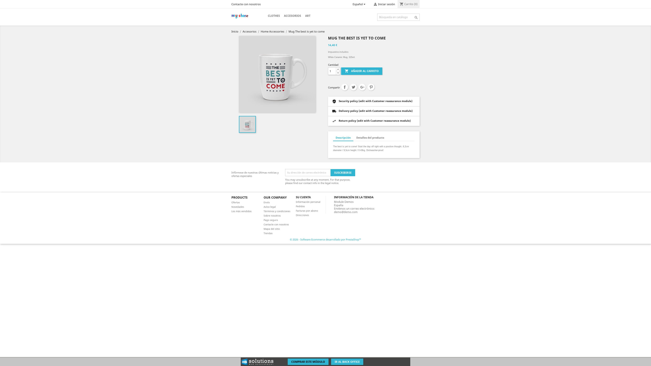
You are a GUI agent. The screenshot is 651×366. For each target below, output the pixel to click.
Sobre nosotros (272, 215)
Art (307, 16)
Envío (267, 202)
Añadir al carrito (362, 71)
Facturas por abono (307, 210)
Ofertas (235, 202)
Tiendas (268, 233)
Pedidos (300, 206)
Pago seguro (271, 220)
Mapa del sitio (272, 228)
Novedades (237, 206)
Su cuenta (303, 197)
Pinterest (371, 87)
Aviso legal (270, 206)
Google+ (362, 87)
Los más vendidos (241, 211)
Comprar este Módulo (308, 362)
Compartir (344, 87)
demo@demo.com (346, 212)
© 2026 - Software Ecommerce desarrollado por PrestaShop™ (325, 239)
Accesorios (292, 16)
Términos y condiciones (277, 211)
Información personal (308, 202)
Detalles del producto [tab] (370, 137)
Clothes (274, 16)
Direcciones (302, 215)
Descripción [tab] (343, 137)
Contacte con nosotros (246, 4)
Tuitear (353, 87)
